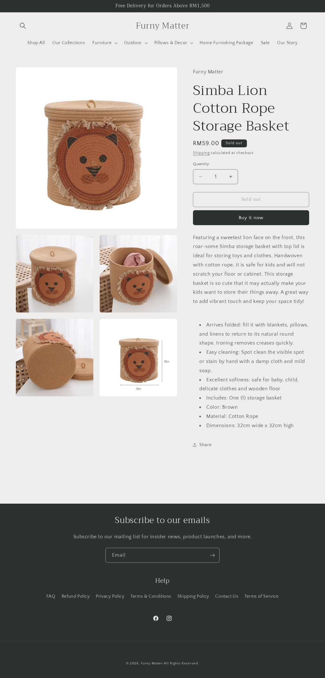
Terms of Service (261, 596)
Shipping (201, 153)
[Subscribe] (212, 555)
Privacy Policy (110, 596)
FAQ (50, 596)
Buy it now (251, 217)
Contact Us (226, 596)
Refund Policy (76, 596)
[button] (23, 26)
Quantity (201, 164)
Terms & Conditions (150, 596)
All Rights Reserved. (181, 663)
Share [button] (205, 444)
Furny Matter (151, 663)
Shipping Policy (193, 596)
